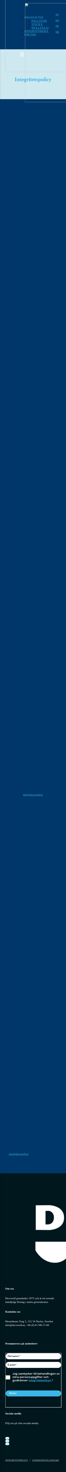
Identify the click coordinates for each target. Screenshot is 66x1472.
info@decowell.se (33, 794)
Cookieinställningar (45, 1460)
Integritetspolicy (16, 1460)
